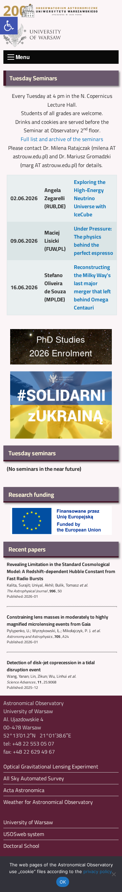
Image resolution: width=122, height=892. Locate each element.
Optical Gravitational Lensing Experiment (50, 766)
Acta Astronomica (23, 790)
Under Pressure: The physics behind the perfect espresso (93, 240)
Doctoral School (21, 846)
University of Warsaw (28, 822)
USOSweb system (23, 834)
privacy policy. (98, 871)
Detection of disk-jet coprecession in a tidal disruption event (51, 666)
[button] (9, 25)
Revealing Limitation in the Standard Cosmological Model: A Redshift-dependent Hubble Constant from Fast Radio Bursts (61, 571)
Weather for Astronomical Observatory (48, 802)
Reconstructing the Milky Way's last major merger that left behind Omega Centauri (92, 287)
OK (63, 882)
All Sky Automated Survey (33, 778)
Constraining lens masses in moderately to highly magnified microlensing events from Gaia (57, 620)
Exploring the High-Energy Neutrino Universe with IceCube (90, 198)
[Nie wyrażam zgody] (113, 874)
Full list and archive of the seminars (62, 139)
